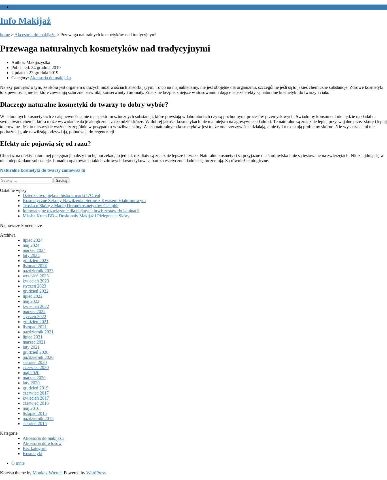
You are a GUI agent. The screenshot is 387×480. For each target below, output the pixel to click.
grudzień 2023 (35, 260)
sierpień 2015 (35, 423)
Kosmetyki (32, 453)
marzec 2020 (34, 377)
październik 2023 (38, 270)
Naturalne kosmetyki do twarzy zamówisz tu (42, 170)
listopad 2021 (35, 326)
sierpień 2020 (35, 362)
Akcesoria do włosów (42, 443)
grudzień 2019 (35, 387)
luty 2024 (31, 255)
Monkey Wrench (48, 472)
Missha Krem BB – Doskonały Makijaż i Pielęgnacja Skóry (76, 215)
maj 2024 (31, 245)
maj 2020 (31, 372)
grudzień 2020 (35, 352)
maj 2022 (31, 301)
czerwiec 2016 (36, 403)
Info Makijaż (25, 21)
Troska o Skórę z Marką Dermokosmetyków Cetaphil (70, 205)
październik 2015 (38, 418)
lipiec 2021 (32, 337)
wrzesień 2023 (36, 275)
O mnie (18, 7)
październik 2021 (38, 331)
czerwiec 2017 (36, 393)
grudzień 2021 (35, 321)
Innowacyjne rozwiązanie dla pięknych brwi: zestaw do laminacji (81, 210)
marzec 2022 (34, 311)
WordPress (96, 472)
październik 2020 (38, 357)
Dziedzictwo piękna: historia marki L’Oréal (61, 195)
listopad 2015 (35, 413)
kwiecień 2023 (36, 280)
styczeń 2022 (34, 316)
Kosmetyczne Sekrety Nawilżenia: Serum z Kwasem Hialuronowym (84, 200)
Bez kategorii (34, 448)
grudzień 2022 (35, 291)
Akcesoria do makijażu (35, 34)
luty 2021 (31, 347)
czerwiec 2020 (36, 367)
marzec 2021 (34, 342)
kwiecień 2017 (36, 398)
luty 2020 (31, 382)
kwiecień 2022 (36, 306)
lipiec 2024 (32, 240)
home (5, 34)
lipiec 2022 (32, 296)
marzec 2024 (34, 250)
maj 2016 (31, 408)
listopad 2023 (35, 265)
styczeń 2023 (34, 286)
